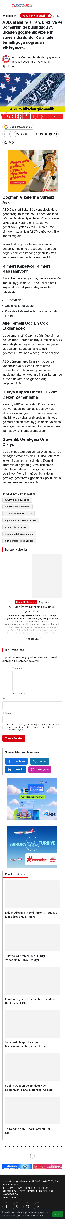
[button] (49, 15)
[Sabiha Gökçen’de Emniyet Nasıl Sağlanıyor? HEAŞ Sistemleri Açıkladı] (32, 1073)
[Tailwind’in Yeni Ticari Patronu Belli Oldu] (32, 1117)
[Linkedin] (38, 1206)
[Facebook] (6, 1206)
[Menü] (5, 5)
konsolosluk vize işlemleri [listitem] (19, 534)
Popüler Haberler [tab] (15, 873)
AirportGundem (22, 57)
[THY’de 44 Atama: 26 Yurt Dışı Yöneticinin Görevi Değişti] (32, 944)
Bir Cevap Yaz (14, 650)
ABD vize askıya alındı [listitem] (17, 499)
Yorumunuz (18, 668)
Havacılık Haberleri (26, 602)
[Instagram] (28, 1206)
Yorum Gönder (13, 738)
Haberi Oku (32, 638)
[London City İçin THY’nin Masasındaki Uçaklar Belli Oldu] (32, 987)
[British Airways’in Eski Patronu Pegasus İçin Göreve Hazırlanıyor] (32, 900)
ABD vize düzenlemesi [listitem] (17, 506)
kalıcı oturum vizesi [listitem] (16, 527)
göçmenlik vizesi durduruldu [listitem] (21, 520)
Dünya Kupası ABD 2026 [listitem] (18, 513)
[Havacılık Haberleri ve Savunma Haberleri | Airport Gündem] (22, 5)
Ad (4, 698)
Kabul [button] (58, 1214)
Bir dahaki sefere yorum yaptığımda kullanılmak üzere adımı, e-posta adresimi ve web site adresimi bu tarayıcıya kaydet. (33, 727)
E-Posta (6, 713)
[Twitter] (17, 1206)
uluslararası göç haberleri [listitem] (19, 540)
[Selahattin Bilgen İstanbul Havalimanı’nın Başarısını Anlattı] (32, 1030)
